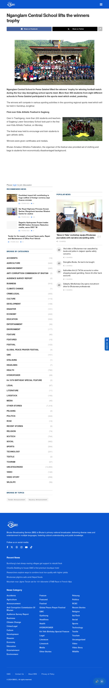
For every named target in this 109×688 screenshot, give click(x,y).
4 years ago (14, 242)
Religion (11, 431)
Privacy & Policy (47, 674)
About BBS (32, 674)
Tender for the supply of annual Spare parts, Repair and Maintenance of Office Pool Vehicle (29, 237)
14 (23, 242)
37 (33, 231)
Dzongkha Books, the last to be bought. (79, 262)
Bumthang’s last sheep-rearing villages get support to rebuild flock (34, 563)
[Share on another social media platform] (100, 29)
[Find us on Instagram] (21, 547)
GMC (9, 354)
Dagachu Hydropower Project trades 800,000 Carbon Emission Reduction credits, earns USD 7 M (34, 224)
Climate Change (15, 288)
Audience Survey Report (19, 278)
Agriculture (13, 263)
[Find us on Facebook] (7, 547)
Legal (10, 385)
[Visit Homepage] (11, 4)
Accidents (12, 258)
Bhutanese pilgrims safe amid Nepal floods (25, 577)
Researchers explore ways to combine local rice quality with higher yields (37, 572)
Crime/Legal (13, 293)
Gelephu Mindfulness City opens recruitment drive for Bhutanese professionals (81, 285)
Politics (11, 416)
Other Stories (14, 405)
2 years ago (25, 217)
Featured (12, 339)
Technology (13, 451)
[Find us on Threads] (17, 547)
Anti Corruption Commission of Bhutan (27, 273)
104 (33, 217)
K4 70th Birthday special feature (24, 380)
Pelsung (11, 410)
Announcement (15, 268)
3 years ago (25, 203)
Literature (12, 390)
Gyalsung (12, 360)
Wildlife (11, 482)
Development (14, 303)
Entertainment (14, 324)
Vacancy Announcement (38, 499)
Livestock (12, 395)
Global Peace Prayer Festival (23, 349)
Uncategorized (15, 467)
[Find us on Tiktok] (31, 547)
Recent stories (15, 426)
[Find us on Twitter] (12, 547)
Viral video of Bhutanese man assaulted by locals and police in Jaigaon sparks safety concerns (80, 251)
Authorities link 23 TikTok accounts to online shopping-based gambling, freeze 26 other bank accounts (82, 273)
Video (9, 472)
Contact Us (19, 674)
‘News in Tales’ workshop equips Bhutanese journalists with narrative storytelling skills (76, 236)
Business (11, 283)
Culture (11, 298)
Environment (13, 329)
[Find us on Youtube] (26, 547)
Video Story (13, 477)
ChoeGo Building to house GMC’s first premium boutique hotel (33, 567)
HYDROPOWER (13, 375)
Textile (10, 456)
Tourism (11, 461)
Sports (10, 446)
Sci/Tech (11, 436)
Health (10, 370)
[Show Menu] (101, 4)
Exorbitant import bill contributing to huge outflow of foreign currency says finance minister (34, 197)
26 (33, 203)
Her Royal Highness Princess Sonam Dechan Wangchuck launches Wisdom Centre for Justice (34, 211)
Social (10, 441)
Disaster (11, 309)
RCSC (9, 421)
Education (12, 319)
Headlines (12, 365)
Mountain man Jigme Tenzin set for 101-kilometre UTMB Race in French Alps (39, 581)
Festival (11, 344)
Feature (11, 334)
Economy (11, 314)
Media (10, 400)
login (15, 185)
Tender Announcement (16, 499)
